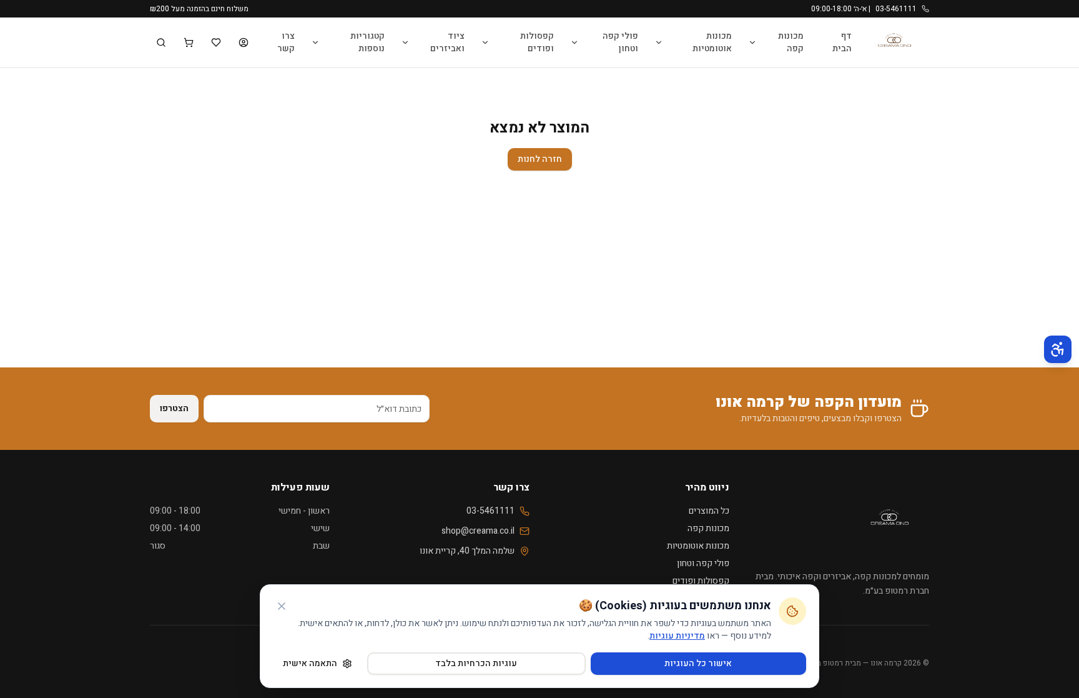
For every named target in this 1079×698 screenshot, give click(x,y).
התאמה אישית (310, 663)
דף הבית (842, 42)
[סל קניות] (188, 42)
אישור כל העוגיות (698, 663)
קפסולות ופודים (537, 42)
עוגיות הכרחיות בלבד (476, 663)
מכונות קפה (791, 42)
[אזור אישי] (243, 42)
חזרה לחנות (540, 159)
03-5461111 (490, 511)
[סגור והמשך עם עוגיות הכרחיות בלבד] (281, 606)
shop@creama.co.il (478, 531)
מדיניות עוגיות (677, 635)
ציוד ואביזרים (447, 42)
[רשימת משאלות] (216, 42)
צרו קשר (286, 42)
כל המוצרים (709, 510)
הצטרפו (174, 408)
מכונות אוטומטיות (712, 42)
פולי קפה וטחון (620, 42)
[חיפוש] (161, 42)
